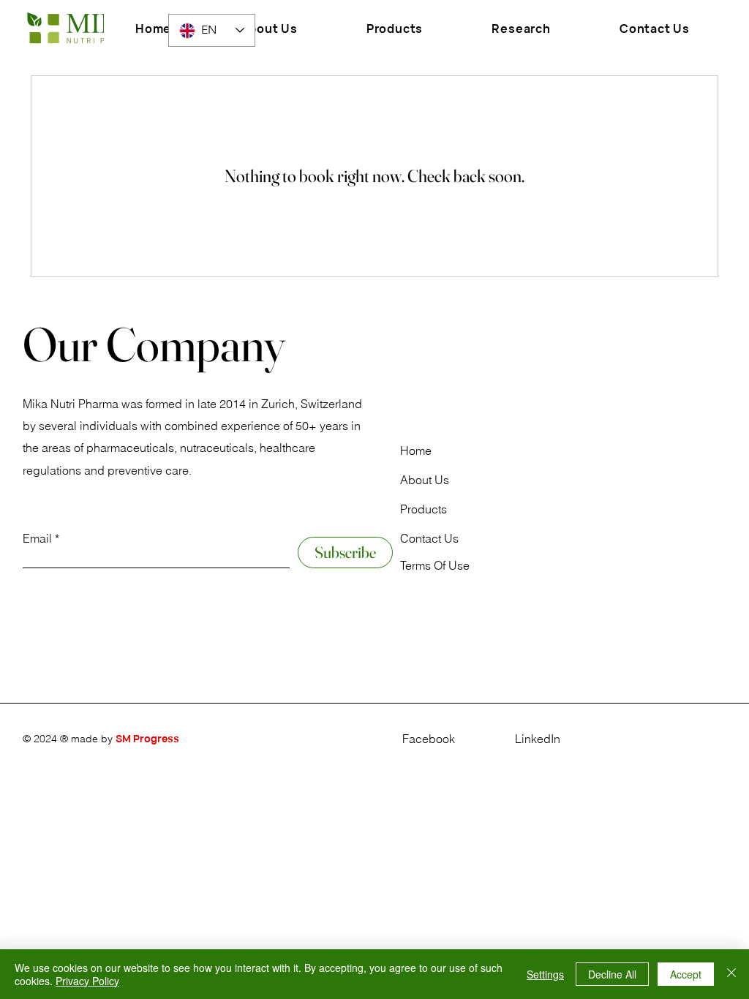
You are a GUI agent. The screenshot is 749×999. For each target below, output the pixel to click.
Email (37, 538)
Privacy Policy (87, 980)
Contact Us (429, 538)
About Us (424, 479)
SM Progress (147, 738)
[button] (395, 28)
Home (416, 450)
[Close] (731, 974)
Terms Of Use (435, 565)
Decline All (612, 974)
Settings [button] (545, 974)
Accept (685, 974)
